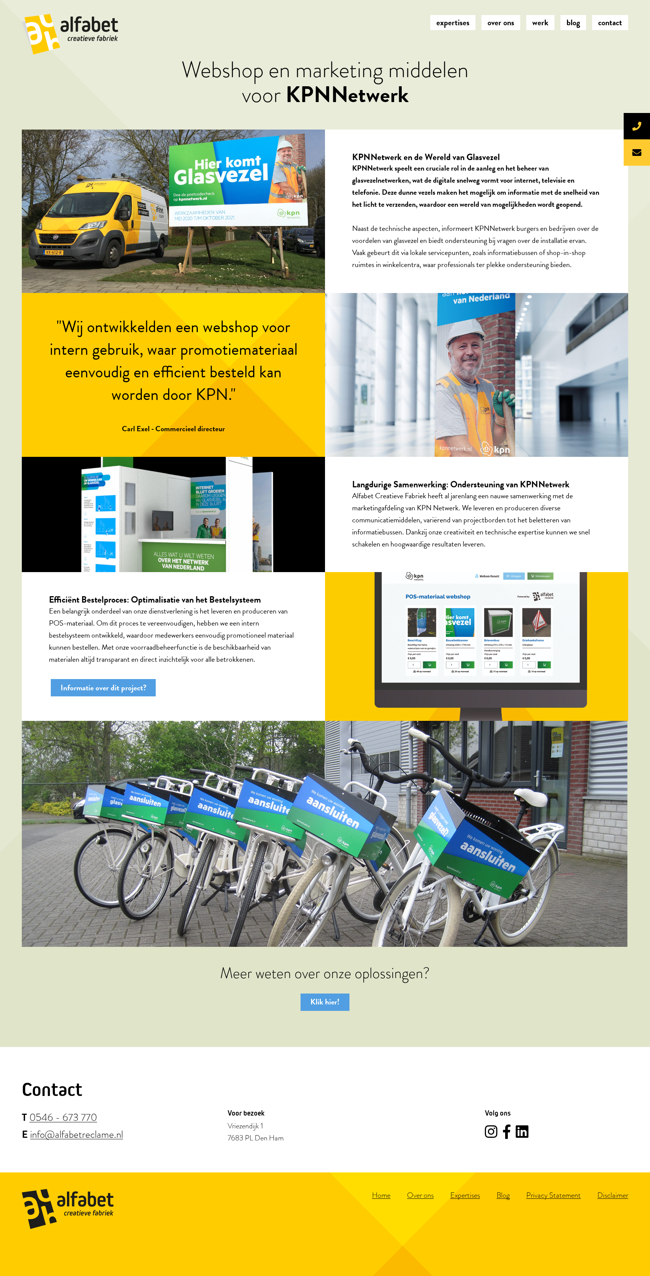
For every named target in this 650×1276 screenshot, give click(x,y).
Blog (573, 22)
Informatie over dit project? (103, 688)
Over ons (500, 22)
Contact (610, 22)
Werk (540, 22)
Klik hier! (325, 1002)
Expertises (452, 22)
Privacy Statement (553, 1195)
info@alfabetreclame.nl (76, 1134)
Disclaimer (612, 1195)
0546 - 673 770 (63, 1117)
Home (381, 1195)
